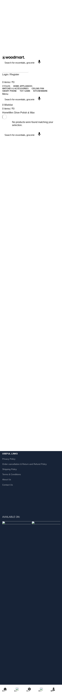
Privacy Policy (8, 459)
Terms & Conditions (11, 474)
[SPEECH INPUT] (39, 62)
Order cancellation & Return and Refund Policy (24, 464)
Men (11, 112)
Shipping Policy (9, 469)
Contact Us (7, 485)
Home (5, 112)
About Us (6, 479)
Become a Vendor (15, 69)
